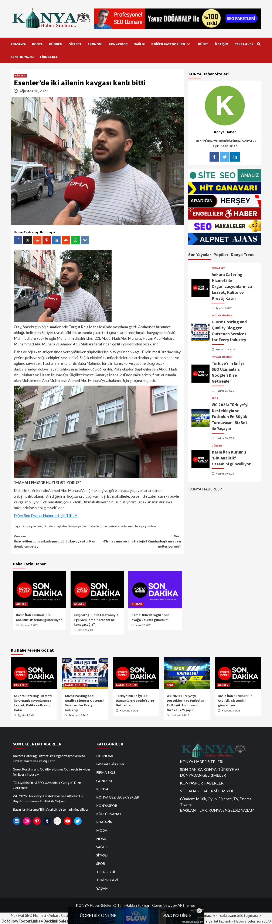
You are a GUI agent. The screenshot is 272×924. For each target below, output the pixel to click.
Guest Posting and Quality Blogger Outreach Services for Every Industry (52, 771)
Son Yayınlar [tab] (199, 254)
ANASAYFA (18, 44)
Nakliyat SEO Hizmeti (28, 915)
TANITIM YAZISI (22, 57)
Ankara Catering (62, 915)
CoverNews (162, 905)
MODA (101, 830)
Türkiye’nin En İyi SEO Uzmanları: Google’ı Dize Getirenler (135, 700)
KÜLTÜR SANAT (109, 814)
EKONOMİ (95, 44)
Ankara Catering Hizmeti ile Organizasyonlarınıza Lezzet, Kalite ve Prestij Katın (232, 286)
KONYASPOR (118, 44)
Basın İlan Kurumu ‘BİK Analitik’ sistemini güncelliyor (231, 457)
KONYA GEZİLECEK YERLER (117, 797)
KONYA (37, 44)
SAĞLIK (139, 44)
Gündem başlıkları (55, 526)
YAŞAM (102, 888)
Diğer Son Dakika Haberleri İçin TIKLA (45, 515)
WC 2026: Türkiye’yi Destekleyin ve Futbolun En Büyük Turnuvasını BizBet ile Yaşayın (230, 416)
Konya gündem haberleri (84, 526)
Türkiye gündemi (145, 526)
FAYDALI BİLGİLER (222, 315)
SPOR (215, 398)
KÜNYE (203, 44)
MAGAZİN (104, 822)
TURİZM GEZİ (107, 880)
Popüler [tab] (220, 254)
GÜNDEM (55, 44)
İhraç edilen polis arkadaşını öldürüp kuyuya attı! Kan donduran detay (54, 541)
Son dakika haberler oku (117, 526)
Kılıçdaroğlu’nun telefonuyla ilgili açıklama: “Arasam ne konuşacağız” (96, 620)
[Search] (258, 44)
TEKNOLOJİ (105, 872)
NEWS (101, 839)
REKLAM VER (244, 44)
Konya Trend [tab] (243, 254)
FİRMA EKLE (49, 57)
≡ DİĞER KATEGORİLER (168, 44)
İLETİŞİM (221, 44)
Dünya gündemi (32, 526)
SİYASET (75, 44)
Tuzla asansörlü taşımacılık (239, 915)
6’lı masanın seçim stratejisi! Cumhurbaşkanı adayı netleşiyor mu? (142, 541)
